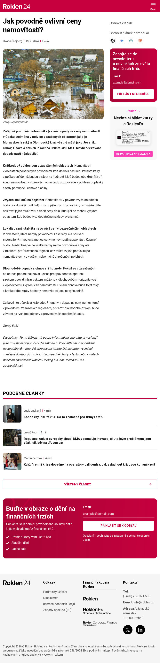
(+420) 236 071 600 (136, 596)
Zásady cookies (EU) (57, 610)
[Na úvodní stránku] (16, 6)
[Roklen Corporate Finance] (100, 623)
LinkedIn (140, 629)
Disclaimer (50, 598)
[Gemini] (122, 41)
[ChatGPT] (113, 41)
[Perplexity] (131, 41)
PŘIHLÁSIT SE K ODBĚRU (133, 94)
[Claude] (140, 41)
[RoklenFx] (97, 611)
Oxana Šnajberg (12, 41)
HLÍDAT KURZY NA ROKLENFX (133, 153)
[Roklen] (90, 598)
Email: (117, 76)
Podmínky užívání (55, 592)
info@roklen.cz (144, 602)
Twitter (127, 629)
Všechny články (77, 484)
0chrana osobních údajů (59, 604)
